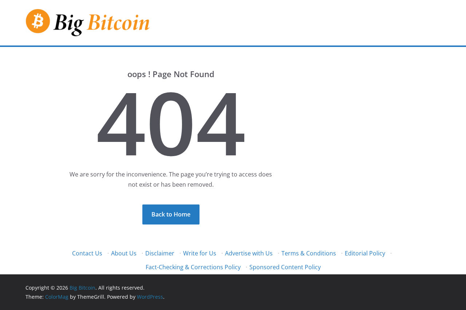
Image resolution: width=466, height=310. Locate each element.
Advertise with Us (249, 253)
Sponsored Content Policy (285, 267)
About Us (124, 253)
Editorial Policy (365, 253)
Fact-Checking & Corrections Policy (193, 267)
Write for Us (199, 253)
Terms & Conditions (308, 253)
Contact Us (87, 253)
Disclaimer (159, 253)
